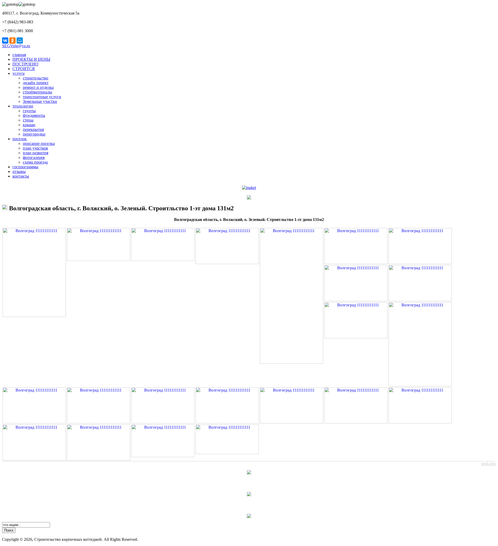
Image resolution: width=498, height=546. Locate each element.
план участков (35, 148)
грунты (29, 111)
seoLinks (488, 463)
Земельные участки (40, 101)
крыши (29, 125)
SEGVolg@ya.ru (16, 46)
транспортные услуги (42, 97)
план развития (35, 153)
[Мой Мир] (20, 40)
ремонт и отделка (38, 87)
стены (28, 120)
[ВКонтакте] (5, 40)
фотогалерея (34, 157)
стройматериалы (37, 92)
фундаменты (34, 115)
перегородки (34, 134)
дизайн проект (36, 82)
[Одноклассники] (12, 40)
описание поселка (39, 143)
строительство (35, 78)
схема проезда (35, 162)
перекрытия (33, 129)
